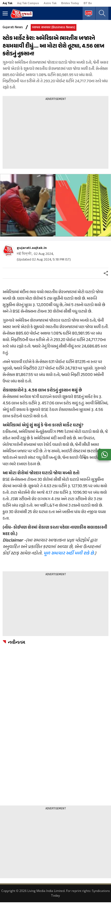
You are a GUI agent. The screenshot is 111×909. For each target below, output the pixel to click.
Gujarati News (13, 27)
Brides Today (70, 3)
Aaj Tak (7, 3)
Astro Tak (50, 3)
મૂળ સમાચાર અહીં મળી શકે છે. (69, 553)
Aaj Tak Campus (28, 3)
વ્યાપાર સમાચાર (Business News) (53, 27)
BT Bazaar (91, 3)
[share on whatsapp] (104, 454)
